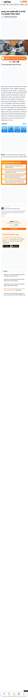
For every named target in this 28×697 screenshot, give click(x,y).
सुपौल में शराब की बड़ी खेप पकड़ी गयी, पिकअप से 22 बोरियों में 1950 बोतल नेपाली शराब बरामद (14, 176)
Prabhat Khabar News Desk (13, 208)
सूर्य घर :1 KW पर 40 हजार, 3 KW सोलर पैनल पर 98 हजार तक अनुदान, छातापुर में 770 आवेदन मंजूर (14, 181)
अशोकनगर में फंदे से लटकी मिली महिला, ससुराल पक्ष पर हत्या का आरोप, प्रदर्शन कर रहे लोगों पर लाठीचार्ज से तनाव (14, 294)
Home (2, 8)
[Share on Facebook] (12, 62)
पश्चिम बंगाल (16, 4)
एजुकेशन (26, 4)
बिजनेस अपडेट (16, 237)
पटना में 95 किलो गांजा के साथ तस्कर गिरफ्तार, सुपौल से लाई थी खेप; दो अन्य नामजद (15, 171)
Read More (3, 216)
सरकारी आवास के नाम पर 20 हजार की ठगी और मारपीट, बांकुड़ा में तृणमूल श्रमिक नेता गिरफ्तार (14, 284)
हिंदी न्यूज (8, 241)
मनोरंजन (11, 237)
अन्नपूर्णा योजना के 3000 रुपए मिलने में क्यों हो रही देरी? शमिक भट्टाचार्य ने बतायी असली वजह (14, 280)
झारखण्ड (4, 4)
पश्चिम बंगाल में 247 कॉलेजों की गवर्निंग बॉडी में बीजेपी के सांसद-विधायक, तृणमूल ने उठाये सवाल (14, 275)
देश (3, 237)
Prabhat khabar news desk (10, 16)
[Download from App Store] (15, 246)
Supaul (14, 8)
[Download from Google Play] (6, 246)
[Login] (14, 694)
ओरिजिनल (22, 4)
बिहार (8, 4)
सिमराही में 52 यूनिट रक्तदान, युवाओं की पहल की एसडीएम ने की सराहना (14, 166)
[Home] (7, 2)
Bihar (10, 8)
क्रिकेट (4, 239)
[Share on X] (18, 62)
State (6, 8)
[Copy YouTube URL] (14, 62)
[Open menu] (2, 2)
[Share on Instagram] (16, 62)
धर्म (20, 237)
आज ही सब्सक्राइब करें (14, 228)
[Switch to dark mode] (20, 2)
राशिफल (8, 239)
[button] (14, 47)
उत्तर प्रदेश (11, 4)
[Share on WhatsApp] (10, 62)
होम (1, 4)
